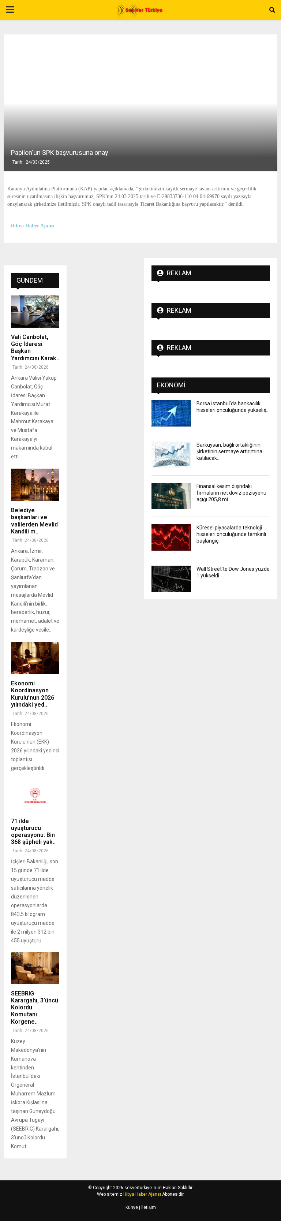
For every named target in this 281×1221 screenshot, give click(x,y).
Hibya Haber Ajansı (142, 1194)
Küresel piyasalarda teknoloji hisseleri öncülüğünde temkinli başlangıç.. (231, 534)
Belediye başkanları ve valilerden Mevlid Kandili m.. (34, 521)
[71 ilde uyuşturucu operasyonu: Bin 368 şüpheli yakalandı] (35, 795)
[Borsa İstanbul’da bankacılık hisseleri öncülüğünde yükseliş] (171, 413)
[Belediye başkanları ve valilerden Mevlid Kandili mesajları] (35, 485)
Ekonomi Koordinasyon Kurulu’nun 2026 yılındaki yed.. (32, 694)
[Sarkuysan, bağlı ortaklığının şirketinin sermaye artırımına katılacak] (171, 455)
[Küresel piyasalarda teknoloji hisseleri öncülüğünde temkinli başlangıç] (171, 537)
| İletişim (147, 1207)
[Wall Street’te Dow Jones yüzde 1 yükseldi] (171, 579)
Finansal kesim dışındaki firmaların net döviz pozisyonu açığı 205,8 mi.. (231, 492)
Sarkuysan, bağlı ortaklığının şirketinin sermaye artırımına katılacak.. (229, 451)
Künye (131, 1207)
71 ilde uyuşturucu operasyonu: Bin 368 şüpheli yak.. (33, 832)
